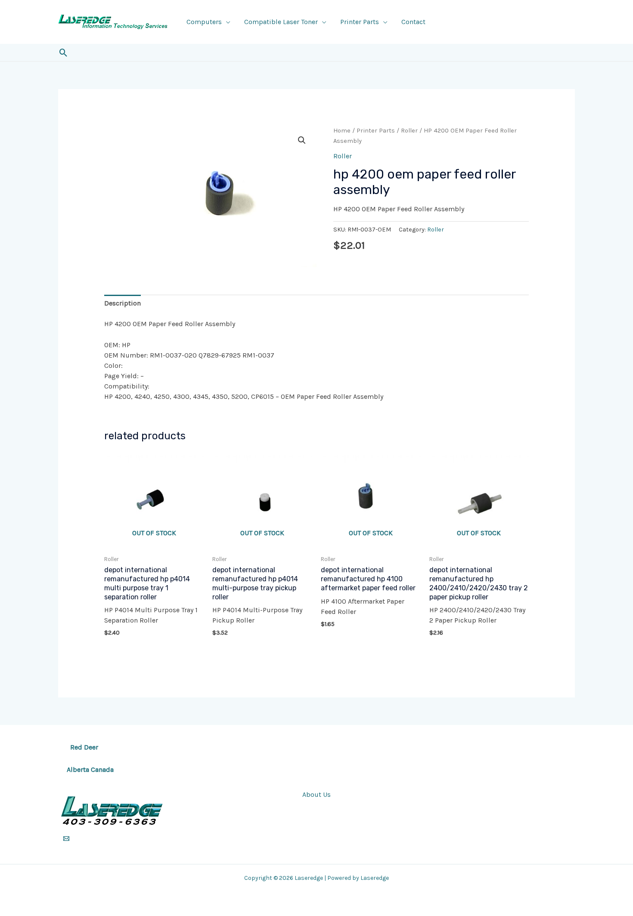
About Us (316, 794)
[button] (63, 52)
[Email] (66, 838)
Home (342, 130)
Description (122, 303)
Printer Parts (359, 22)
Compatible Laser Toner (281, 22)
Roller (409, 130)
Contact (413, 22)
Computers (204, 22)
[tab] (122, 303)
